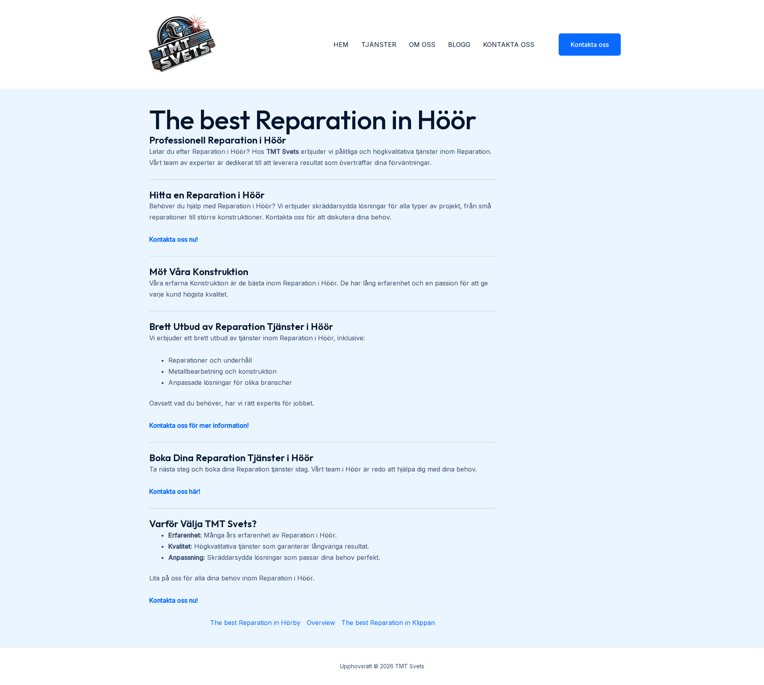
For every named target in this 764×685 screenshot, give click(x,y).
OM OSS (422, 45)
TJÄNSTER (378, 45)
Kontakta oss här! (174, 491)
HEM (341, 45)
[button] (585, 44)
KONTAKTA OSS (508, 45)
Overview (321, 623)
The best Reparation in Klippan (388, 623)
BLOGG (459, 45)
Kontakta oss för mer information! (199, 425)
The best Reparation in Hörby (255, 623)
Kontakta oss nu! (173, 239)
